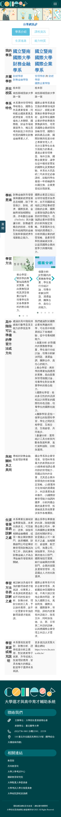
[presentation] (15, 279)
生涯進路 (20, 40)
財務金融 (20, 79)
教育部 (11, 760)
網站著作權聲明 (41, 806)
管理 (40, 76)
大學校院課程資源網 (17, 793)
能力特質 (40, 40)
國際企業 (42, 83)
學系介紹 (20, 31)
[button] (19, 315)
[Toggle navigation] (55, 4)
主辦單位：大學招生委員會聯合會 (31, 720)
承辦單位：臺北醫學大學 (27, 726)
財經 (18, 76)
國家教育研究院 (15, 777)
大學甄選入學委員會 (17, 782)
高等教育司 (13, 766)
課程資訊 (40, 31)
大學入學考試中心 (16, 771)
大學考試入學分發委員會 (20, 788)
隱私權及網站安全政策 (22, 806)
